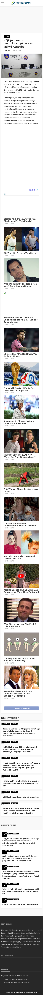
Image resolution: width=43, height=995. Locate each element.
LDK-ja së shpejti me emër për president (21, 797)
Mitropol (8, 50)
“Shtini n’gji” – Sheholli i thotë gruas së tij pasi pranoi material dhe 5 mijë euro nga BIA (21, 783)
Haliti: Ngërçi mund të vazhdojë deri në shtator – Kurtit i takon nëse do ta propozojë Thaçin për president (20, 749)
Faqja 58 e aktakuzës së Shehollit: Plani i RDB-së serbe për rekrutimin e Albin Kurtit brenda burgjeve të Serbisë (21, 810)
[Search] (40, 3)
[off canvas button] (2, 3)
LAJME (7, 36)
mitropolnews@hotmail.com (19, 979)
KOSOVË (6, 723)
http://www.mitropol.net (20, 982)
